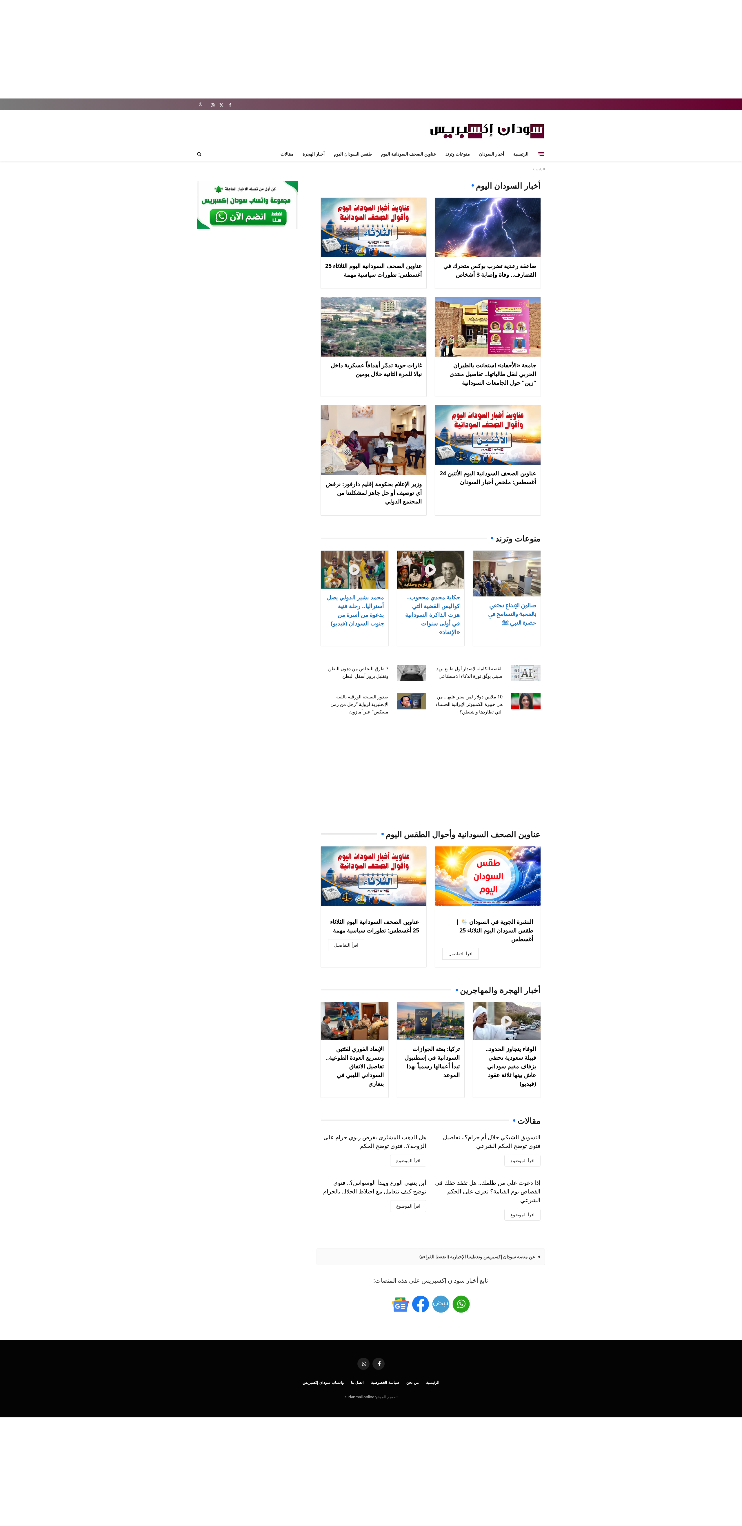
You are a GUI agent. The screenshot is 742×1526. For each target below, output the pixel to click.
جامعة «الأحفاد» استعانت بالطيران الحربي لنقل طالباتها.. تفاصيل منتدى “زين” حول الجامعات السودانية (493, 373)
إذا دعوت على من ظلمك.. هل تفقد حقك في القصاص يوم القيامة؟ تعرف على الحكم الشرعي (488, 1191)
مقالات (287, 154)
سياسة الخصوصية (385, 1382)
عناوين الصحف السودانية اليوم (408, 154)
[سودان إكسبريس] (487, 131)
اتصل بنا (357, 1382)
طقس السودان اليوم (353, 154)
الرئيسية (520, 154)
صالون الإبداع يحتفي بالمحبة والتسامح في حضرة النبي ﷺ (512, 613)
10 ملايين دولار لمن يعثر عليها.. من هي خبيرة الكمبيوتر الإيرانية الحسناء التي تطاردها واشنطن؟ (469, 704)
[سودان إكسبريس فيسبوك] (420, 1304)
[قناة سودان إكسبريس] (461, 1304)
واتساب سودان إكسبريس (323, 1382)
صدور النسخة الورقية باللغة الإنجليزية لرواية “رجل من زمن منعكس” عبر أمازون (359, 704)
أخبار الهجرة (314, 154)
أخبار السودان (491, 154)
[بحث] (200, 153)
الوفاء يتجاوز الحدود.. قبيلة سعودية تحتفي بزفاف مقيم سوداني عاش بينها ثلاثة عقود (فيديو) (510, 1066)
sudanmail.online (359, 1396)
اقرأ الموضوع (522, 1160)
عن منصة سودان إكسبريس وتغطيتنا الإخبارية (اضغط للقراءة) (477, 1256)
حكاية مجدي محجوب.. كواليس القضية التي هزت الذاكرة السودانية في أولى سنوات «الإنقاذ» (432, 614)
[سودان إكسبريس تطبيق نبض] (441, 1304)
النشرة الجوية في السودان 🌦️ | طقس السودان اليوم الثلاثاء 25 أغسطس (494, 930)
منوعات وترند (457, 154)
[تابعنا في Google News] (400, 1304)
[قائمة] (541, 154)
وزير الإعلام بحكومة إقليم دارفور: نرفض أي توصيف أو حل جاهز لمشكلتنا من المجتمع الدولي (374, 492)
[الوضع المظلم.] (200, 104)
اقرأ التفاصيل (460, 954)
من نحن (412, 1382)
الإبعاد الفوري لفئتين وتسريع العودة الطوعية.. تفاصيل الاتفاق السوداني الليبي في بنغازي (354, 1066)
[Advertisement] (371, 49)
